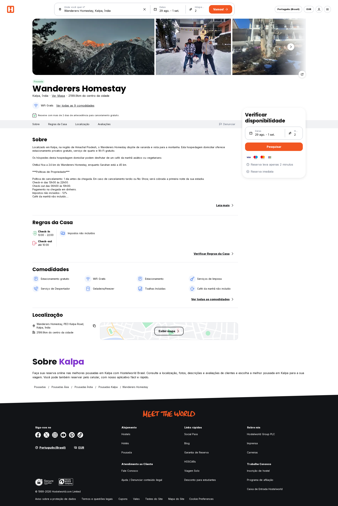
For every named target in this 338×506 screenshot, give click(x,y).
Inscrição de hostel (258, 470)
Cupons (123, 498)
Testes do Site (154, 498)
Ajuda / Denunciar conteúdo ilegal (141, 479)
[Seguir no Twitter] (46, 435)
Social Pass (191, 434)
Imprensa (252, 443)
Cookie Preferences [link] (201, 498)
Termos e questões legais (97, 498)
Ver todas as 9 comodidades (75, 105)
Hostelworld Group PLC (261, 434)
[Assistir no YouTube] (63, 435)
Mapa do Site (176, 498)
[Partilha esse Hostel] (302, 74)
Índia (45, 95)
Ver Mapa (58, 95)
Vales (136, 498)
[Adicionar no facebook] (38, 435)
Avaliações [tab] (104, 124)
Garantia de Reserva (196, 452)
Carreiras (252, 452)
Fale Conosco (129, 470)
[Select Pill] (319, 9)
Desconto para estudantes (200, 479)
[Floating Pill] (290, 46)
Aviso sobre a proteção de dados (55, 498)
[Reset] (144, 9)
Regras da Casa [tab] (57, 124)
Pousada (38, 81)
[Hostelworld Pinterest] (72, 435)
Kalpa (36, 95)
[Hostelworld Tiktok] (80, 435)
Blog (187, 443)
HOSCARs (190, 461)
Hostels (125, 434)
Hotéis (125, 443)
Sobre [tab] (36, 124)
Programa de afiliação (260, 479)
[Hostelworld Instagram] (55, 435)
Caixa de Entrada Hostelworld (265, 489)
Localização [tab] (82, 124)
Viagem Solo (191, 470)
